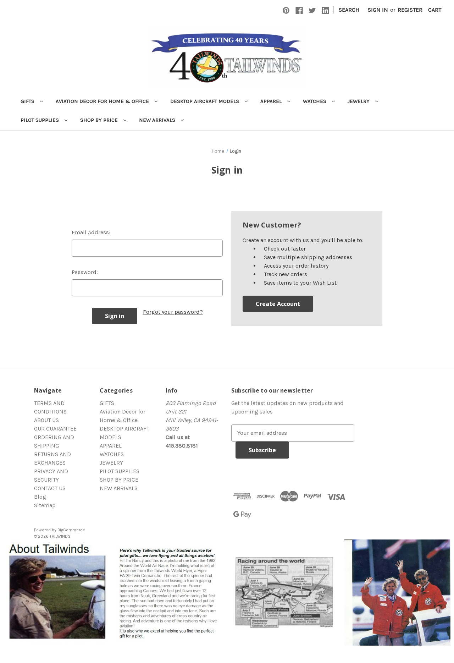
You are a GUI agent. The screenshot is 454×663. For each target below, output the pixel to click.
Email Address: (91, 232)
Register (410, 9)
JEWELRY (359, 101)
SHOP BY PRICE (99, 120)
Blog (40, 496)
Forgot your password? (173, 311)
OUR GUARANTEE (55, 428)
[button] (57, 592)
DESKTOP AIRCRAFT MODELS (205, 101)
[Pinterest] (286, 10)
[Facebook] (299, 10)
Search (349, 9)
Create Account (278, 304)
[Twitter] (312, 10)
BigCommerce (71, 529)
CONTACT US (50, 488)
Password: (85, 272)
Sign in (378, 9)
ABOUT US (46, 420)
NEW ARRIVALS (158, 120)
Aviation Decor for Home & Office (103, 101)
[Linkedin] (325, 10)
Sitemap (45, 505)
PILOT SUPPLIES (40, 120)
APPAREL (271, 101)
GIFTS (28, 101)
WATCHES (315, 101)
